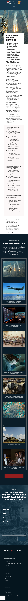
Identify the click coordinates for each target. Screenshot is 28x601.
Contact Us (8, 576)
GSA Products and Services (13, 563)
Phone (6, 580)
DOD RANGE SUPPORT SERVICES (14, 279)
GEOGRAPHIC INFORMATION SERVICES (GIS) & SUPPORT (14, 420)
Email (6, 578)
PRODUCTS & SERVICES (14, 476)
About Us (7, 561)
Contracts (7, 565)
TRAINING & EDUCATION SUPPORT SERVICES (14, 349)
